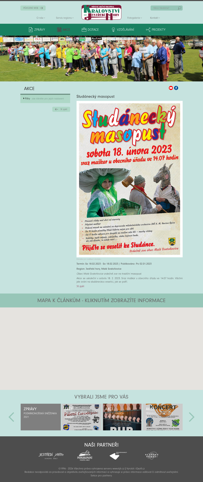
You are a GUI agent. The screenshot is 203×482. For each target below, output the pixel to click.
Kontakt (154, 17)
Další (192, 417)
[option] (40, 417)
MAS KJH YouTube (171, 88)
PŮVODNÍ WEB (30, 8)
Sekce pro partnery (101, 475)
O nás (40, 17)
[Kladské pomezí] (152, 454)
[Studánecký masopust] (130, 256)
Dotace (93, 30)
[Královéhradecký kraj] (118, 454)
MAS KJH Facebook (176, 88)
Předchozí (11, 417)
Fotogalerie (133, 17)
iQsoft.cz (140, 468)
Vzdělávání (125, 30)
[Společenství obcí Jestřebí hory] (51, 453)
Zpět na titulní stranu (101, 12)
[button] (109, 325)
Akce (66, 30)
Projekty (158, 30)
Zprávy (39, 30)
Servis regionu (64, 17)
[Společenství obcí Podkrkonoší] (85, 454)
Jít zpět (63, 109)
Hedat (179, 8)
